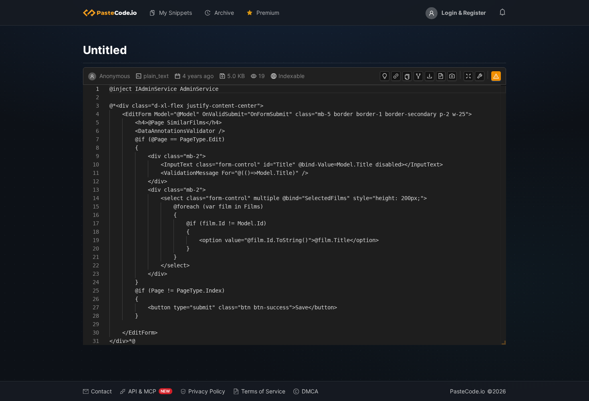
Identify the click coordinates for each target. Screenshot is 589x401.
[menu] (294, 13)
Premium (267, 12)
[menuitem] (113, 13)
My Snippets (175, 12)
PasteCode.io (467, 391)
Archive (224, 12)
